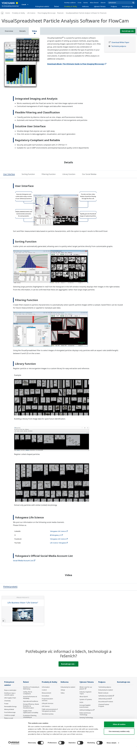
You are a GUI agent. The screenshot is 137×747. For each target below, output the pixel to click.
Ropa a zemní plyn (10, 690)
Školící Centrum (103, 693)
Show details (111, 743)
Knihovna (85, 6)
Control (44, 690)
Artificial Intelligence (86, 710)
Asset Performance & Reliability (30, 697)
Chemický (7, 701)
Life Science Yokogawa (58, 543)
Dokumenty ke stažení (68, 687)
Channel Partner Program (103, 705)
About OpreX (84, 696)
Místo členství (94, 3)
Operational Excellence (30, 701)
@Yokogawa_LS (55, 535)
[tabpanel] (23, 63)
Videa (62, 693)
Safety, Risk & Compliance (27, 693)
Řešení (56, 6)
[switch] (61, 742)
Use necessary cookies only (119, 731)
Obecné (103, 3)
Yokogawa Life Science (58, 531)
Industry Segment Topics (85, 693)
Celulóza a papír (9, 715)
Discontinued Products (105, 701)
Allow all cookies (119, 724)
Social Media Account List (23, 560)
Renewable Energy (10, 706)
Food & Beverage (10, 712)
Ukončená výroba (47, 714)
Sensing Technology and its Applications (86, 718)
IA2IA (81, 702)
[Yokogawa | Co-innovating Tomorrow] (10, 4)
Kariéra (85, 3)
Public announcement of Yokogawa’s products (50, 710)
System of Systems (86, 699)
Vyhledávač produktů (105, 696)
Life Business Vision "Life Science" (22, 602)
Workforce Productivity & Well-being (31, 688)
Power (6, 704)
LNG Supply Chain (10, 698)
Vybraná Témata (99, 6)
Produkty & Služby (70, 6)
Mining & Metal (9, 709)
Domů (7, 13)
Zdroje (63, 690)
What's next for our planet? (86, 688)
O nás (79, 3)
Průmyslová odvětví (42, 6)
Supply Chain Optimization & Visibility (30, 711)
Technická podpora (118, 46)
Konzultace (45, 696)
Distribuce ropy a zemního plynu (9, 694)
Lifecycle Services (47, 703)
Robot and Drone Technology (85, 714)
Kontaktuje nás (127, 6)
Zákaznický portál (104, 699)
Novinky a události (70, 3)
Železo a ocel (8, 718)
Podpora (114, 6)
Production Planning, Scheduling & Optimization (30, 717)
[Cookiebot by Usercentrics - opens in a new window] (13, 742)
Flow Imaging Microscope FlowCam (51, 13)
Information (46, 687)
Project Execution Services (47, 699)
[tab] (9, 174)
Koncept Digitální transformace (85, 706)
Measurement (46, 693)
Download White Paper (120, 42)
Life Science (31, 13)
